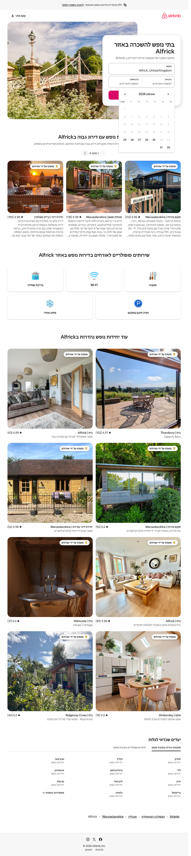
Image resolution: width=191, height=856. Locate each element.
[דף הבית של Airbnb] (171, 15)
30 (168, 147)
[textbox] (158, 83)
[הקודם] (103, 153)
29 (124, 139)
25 (153, 139)
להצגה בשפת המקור (73, 5)
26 (146, 139)
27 (139, 139)
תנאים (88, 849)
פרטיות (99, 849)
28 (132, 139)
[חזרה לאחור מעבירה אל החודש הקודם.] (168, 94)
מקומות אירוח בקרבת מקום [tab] (166, 747)
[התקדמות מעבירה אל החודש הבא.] (125, 94)
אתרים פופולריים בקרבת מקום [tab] (129, 747)
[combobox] (142, 70)
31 (161, 147)
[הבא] (85, 153)
